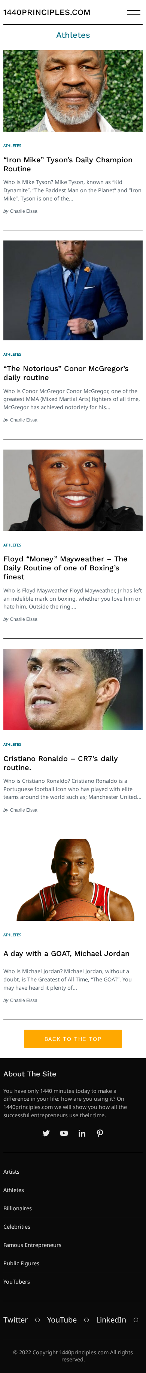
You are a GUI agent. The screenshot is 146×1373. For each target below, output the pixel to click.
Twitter (15, 1320)
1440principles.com (47, 12)
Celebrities (16, 1226)
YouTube (62, 1320)
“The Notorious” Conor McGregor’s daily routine (66, 373)
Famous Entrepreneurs (32, 1244)
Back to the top (73, 1039)
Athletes (12, 145)
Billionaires (17, 1208)
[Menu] (134, 12)
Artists (11, 1171)
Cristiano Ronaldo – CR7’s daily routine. (60, 763)
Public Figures (21, 1263)
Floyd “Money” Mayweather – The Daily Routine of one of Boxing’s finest (65, 567)
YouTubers (16, 1281)
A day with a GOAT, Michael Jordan (66, 953)
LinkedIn (111, 1320)
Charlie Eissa (23, 211)
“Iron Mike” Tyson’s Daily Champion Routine (68, 164)
